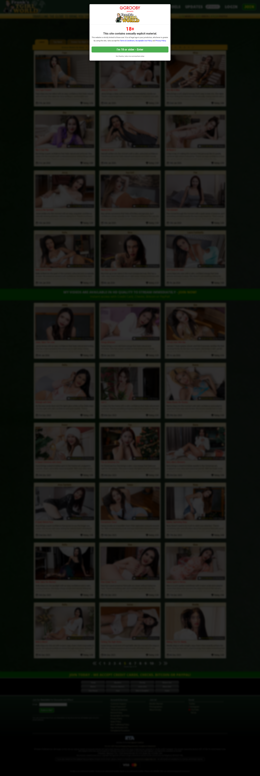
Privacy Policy (161, 41)
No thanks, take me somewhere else (130, 56)
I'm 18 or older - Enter (130, 49)
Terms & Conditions (127, 41)
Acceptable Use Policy (143, 41)
